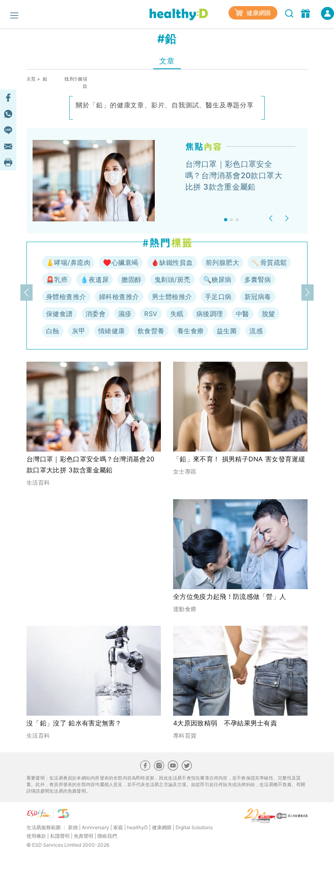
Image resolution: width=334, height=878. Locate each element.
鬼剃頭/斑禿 (172, 279)
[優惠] (306, 13)
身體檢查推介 (66, 297)
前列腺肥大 (222, 262)
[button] (272, 218)
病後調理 (209, 314)
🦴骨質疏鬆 (269, 262)
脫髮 (268, 314)
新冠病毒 (257, 297)
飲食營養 (151, 331)
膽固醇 (131, 279)
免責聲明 (83, 836)
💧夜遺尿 (94, 279)
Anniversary (95, 827)
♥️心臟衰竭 (120, 262)
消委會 (95, 314)
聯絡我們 (107, 836)
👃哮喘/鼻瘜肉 (68, 262)
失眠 (177, 314)
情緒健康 (111, 331)
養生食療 (190, 331)
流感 (256, 331)
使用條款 (36, 836)
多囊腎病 (257, 279)
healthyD (137, 827)
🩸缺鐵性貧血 (172, 262)
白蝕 (52, 331)
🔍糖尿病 (217, 279)
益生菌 (227, 331)
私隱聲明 (60, 836)
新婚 (73, 827)
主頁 (31, 79)
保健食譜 (59, 314)
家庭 (118, 827)
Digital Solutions (194, 827)
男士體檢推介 (172, 297)
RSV (150, 314)
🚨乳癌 (57, 279)
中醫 (242, 314)
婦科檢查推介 (119, 297)
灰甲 (79, 331)
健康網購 (258, 13)
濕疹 (125, 314)
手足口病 (218, 297)
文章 (166, 61)
